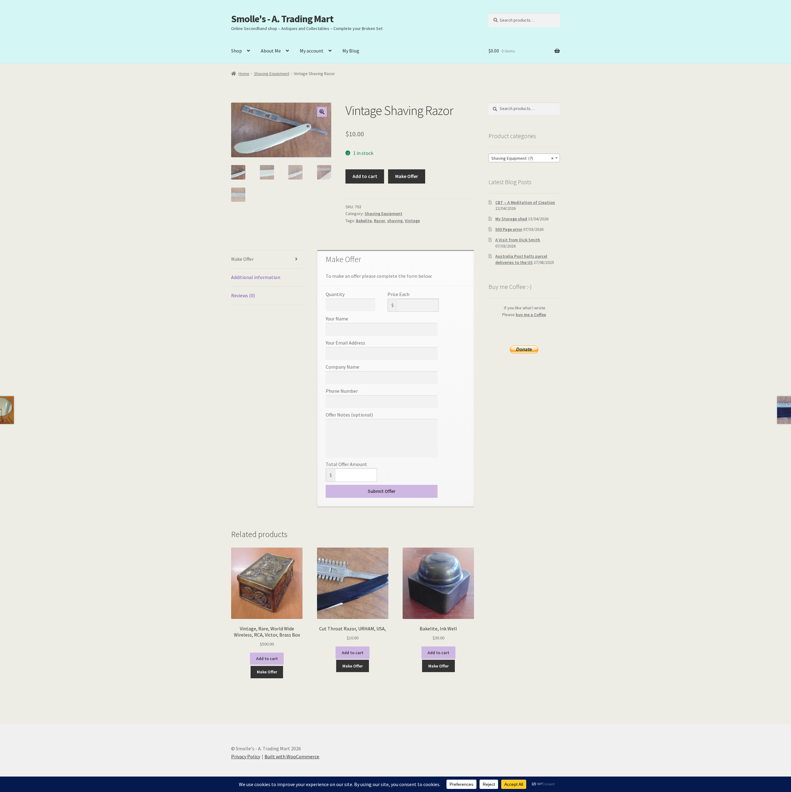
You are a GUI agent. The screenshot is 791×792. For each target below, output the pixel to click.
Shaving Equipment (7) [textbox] (522, 158)
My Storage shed (511, 219)
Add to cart (365, 176)
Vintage (412, 220)
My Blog (350, 51)
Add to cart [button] (267, 658)
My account (312, 51)
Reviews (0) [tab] (243, 295)
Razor (379, 220)
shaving (395, 220)
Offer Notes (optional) (349, 415)
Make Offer (406, 176)
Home (244, 73)
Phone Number (342, 391)
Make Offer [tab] (242, 259)
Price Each (398, 294)
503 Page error (508, 229)
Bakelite (364, 220)
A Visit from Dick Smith (517, 240)
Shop (236, 51)
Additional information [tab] (255, 277)
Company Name (342, 367)
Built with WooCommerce (291, 756)
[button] (322, 112)
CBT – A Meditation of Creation (525, 202)
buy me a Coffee (531, 314)
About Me (271, 51)
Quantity (335, 294)
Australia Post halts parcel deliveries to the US (521, 259)
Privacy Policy (245, 756)
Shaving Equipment (271, 73)
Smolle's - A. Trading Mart (282, 19)
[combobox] (524, 158)
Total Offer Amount (346, 464)
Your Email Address (345, 343)
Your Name (337, 319)
